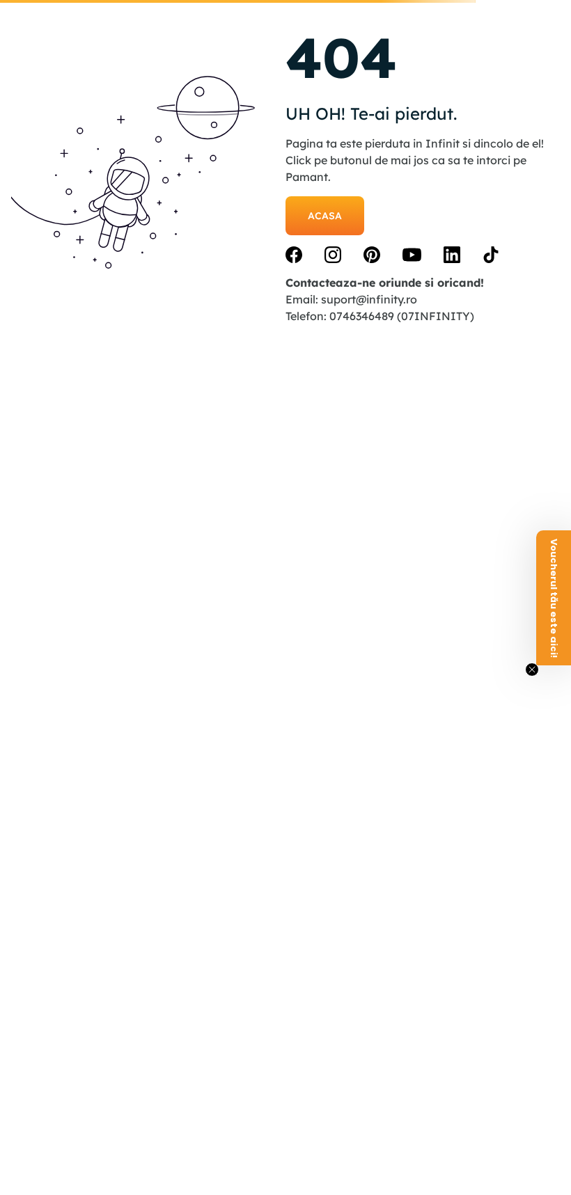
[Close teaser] (532, 669)
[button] (553, 597)
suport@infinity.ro (369, 299)
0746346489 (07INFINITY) (401, 316)
